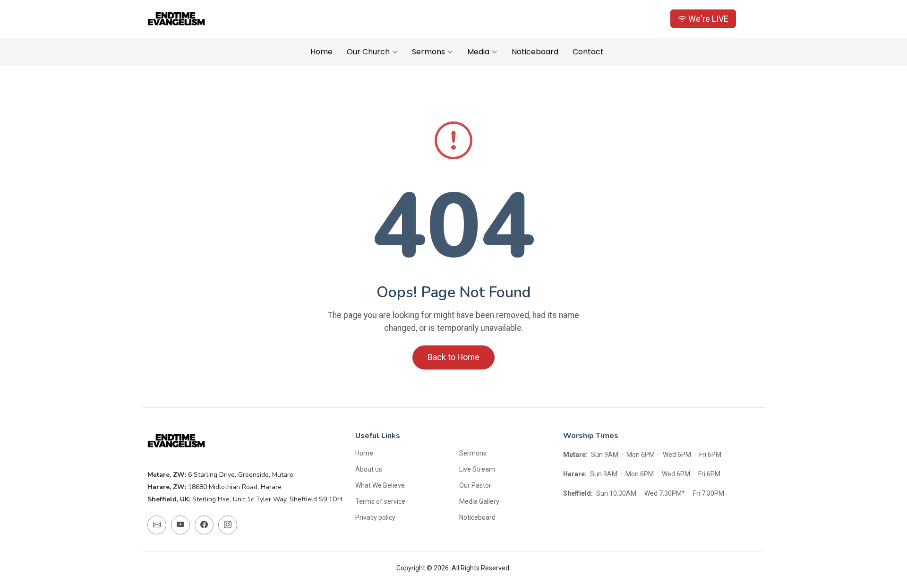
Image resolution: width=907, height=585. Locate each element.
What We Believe (380, 485)
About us (368, 469)
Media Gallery (479, 501)
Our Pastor (475, 485)
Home (321, 51)
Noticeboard (535, 51)
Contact (588, 51)
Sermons (473, 453)
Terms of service (380, 501)
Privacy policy (375, 517)
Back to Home (453, 357)
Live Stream (477, 469)
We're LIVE (707, 19)
